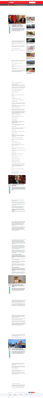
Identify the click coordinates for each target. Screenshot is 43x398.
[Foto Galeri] (34, 0)
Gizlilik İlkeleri (22, 392)
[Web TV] (33, 0)
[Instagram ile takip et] (33, 392)
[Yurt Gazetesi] (11, 2)
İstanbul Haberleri (25, 394)
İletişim (19, 392)
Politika (23, 2)
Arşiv (14, 0)
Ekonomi (27, 2)
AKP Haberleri (15, 394)
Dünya (25, 2)
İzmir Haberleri (10, 395)
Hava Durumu (19, 0)
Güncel (16, 2)
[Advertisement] (21, 9)
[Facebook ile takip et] (29, 392)
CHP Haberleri (10, 394)
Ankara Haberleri (31, 394)
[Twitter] (9, 28)
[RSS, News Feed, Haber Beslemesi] (34, 392)
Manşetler (10, 0)
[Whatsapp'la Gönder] (9, 190)
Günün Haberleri (12, 0)
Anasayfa (16, 392)
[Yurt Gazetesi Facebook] (28, 0)
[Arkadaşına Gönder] (9, 291)
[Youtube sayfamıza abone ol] (31, 392)
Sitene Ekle (16, 0)
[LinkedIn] (9, 29)
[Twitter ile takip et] (30, 392)
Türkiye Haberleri (20, 394)
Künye (17, 392)
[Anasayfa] (8, 0)
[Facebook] (9, 27)
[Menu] (29, 2)
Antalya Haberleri (15, 395)
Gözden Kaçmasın (19, 2)
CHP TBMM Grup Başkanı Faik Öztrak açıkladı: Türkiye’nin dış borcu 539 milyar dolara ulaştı (21, 4)
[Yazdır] (9, 292)
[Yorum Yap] (9, 32)
